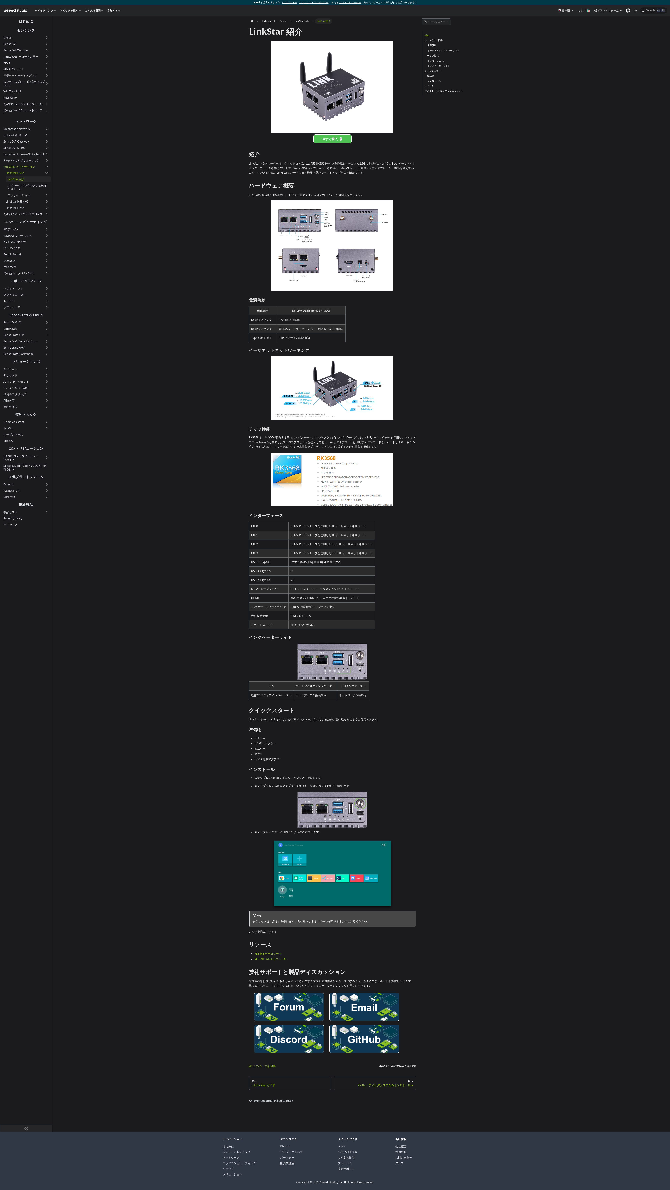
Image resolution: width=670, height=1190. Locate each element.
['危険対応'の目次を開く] (47, 400)
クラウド (228, 1169)
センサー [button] (9, 301)
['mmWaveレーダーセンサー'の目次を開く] (47, 56)
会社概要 (401, 1146)
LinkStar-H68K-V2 (17, 201)
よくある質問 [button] (93, 10)
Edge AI (8, 441)
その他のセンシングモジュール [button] (23, 104)
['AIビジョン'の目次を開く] (47, 369)
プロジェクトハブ (291, 1152)
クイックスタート (434, 70)
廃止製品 (26, 504)
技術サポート (346, 1169)
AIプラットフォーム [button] (606, 10)
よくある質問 (346, 1157)
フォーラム (345, 1163)
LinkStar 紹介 (16, 179)
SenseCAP (10, 44)
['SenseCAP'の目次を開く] (47, 44)
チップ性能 (433, 55)
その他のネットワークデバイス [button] (23, 214)
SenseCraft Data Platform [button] (20, 341)
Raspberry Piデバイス (17, 235)
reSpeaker (10, 98)
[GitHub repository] (628, 10)
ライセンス (10, 525)
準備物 (430, 75)
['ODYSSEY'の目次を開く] (47, 260)
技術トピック (26, 414)
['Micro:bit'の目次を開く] (47, 497)
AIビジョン (10, 369)
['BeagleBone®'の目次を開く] (47, 254)
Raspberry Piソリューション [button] (21, 160)
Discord (285, 1146)
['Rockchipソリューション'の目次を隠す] (47, 166)
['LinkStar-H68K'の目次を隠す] (47, 173)
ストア (342, 1146)
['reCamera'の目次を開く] (47, 267)
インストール (434, 81)
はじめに (26, 21)
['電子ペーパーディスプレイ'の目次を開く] (47, 75)
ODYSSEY (9, 261)
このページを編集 (264, 1066)
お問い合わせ (403, 1157)
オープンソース (13, 434)
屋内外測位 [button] (10, 407)
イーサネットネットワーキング (443, 50)
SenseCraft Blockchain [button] (18, 354)
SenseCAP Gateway (16, 141)
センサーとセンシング (237, 1152)
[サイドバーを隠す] (26, 1128)
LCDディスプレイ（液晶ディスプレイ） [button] (24, 83)
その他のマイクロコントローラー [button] (23, 112)
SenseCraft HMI (13, 347)
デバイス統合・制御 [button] (16, 388)
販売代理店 (287, 1163)
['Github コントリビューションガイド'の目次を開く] (47, 457)
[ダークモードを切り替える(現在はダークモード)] (635, 10)
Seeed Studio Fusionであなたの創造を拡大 (25, 467)
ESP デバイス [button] (11, 248)
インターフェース (436, 60)
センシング (26, 30)
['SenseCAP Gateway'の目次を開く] (47, 141)
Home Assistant (13, 422)
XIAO (6, 63)
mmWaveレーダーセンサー (20, 56)
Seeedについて (13, 518)
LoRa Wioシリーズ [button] (15, 135)
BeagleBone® (12, 254)
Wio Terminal (12, 91)
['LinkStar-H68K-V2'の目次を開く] (47, 201)
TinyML (8, 428)
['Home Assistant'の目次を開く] (47, 422)
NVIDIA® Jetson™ (14, 242)
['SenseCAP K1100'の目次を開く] (47, 148)
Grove (7, 38)
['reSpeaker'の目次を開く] (47, 98)
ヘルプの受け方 (347, 1152)
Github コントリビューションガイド (20, 457)
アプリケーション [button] (19, 195)
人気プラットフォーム (26, 476)
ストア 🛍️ (583, 10)
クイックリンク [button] (44, 10)
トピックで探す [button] (69, 10)
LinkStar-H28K (15, 208)
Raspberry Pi (11, 491)
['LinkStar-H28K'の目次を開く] (47, 208)
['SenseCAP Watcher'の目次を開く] (47, 50)
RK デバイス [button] (11, 229)
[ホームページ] (252, 21)
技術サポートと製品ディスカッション (444, 91)
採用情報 (401, 1152)
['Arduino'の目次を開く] (47, 484)
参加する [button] (112, 10)
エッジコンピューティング (26, 221)
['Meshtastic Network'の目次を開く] (47, 129)
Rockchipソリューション (19, 167)
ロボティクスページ (26, 280)
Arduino (8, 484)
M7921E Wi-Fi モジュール (270, 959)
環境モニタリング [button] (14, 394)
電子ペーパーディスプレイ (20, 75)
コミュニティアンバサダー (314, 2)
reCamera (10, 267)
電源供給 (431, 45)
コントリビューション (26, 448)
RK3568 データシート (268, 953)
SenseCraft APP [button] (13, 335)
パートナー (287, 1157)
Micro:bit (9, 497)
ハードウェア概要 (434, 40)
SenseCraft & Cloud (26, 315)
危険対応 (9, 400)
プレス (399, 1163)
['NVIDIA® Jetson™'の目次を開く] (47, 242)
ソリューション (24, 361)
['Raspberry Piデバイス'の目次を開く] (47, 235)
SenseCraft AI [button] (12, 322)
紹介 (427, 35)
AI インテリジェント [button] (16, 382)
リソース (429, 86)
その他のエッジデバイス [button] (18, 273)
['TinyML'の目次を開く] (47, 428)
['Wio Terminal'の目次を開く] (47, 91)
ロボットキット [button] (13, 288)
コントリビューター (350, 2)
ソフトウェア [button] (11, 307)
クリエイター (289, 2)
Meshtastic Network (16, 129)
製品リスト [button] (10, 512)
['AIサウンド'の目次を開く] (47, 375)
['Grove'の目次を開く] (47, 37)
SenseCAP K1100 (14, 148)
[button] (565, 10)
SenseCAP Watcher (15, 50)
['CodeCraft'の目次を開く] (47, 329)
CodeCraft (10, 329)
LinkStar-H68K (15, 173)
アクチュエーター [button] (14, 295)
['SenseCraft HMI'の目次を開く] (47, 347)
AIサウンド (10, 375)
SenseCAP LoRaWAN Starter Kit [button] (23, 154)
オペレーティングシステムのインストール (27, 187)
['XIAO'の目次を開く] (47, 63)
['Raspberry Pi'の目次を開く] (47, 490)
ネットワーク (26, 121)
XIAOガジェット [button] (13, 69)
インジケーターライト (438, 65)
